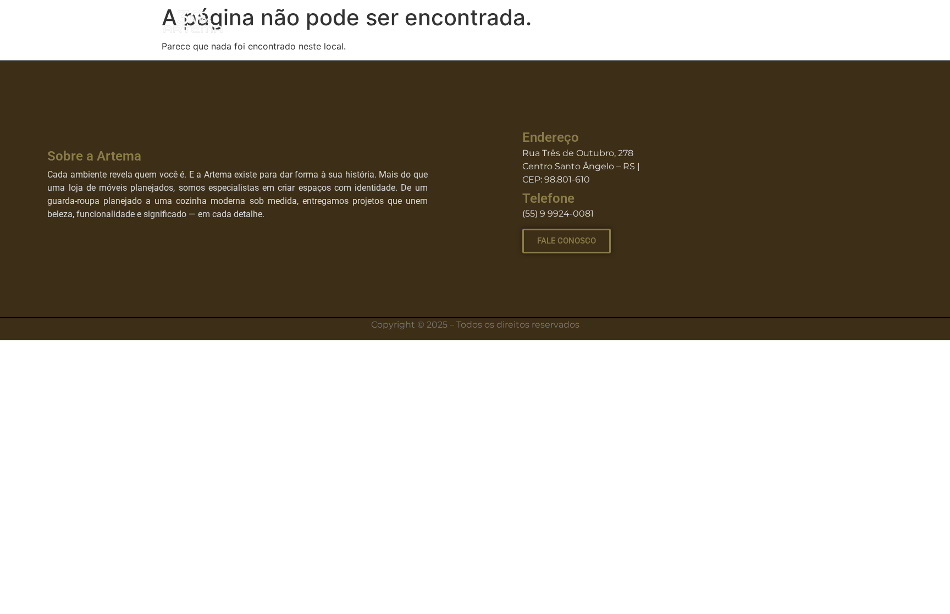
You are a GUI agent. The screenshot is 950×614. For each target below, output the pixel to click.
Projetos (610, 21)
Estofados (681, 21)
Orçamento (758, 21)
